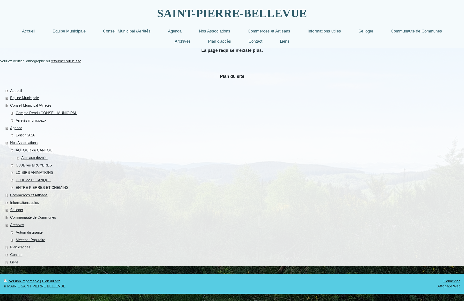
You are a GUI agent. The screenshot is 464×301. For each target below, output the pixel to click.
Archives (17, 225)
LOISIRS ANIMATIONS (34, 172)
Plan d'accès (20, 247)
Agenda (16, 128)
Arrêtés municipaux (31, 120)
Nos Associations (24, 143)
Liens (14, 262)
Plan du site (51, 281)
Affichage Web (448, 286)
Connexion (451, 281)
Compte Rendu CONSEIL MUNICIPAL (46, 113)
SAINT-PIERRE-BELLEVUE (232, 13)
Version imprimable (24, 281)
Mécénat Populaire (30, 240)
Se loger (16, 210)
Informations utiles (24, 202)
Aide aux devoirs (34, 158)
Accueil (16, 90)
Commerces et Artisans (29, 195)
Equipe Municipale (24, 98)
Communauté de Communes (33, 217)
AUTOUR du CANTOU (34, 150)
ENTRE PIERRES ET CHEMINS (42, 187)
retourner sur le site (66, 61)
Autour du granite (29, 232)
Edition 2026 (25, 135)
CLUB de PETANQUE (33, 180)
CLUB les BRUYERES (34, 165)
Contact (16, 255)
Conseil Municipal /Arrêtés (30, 105)
